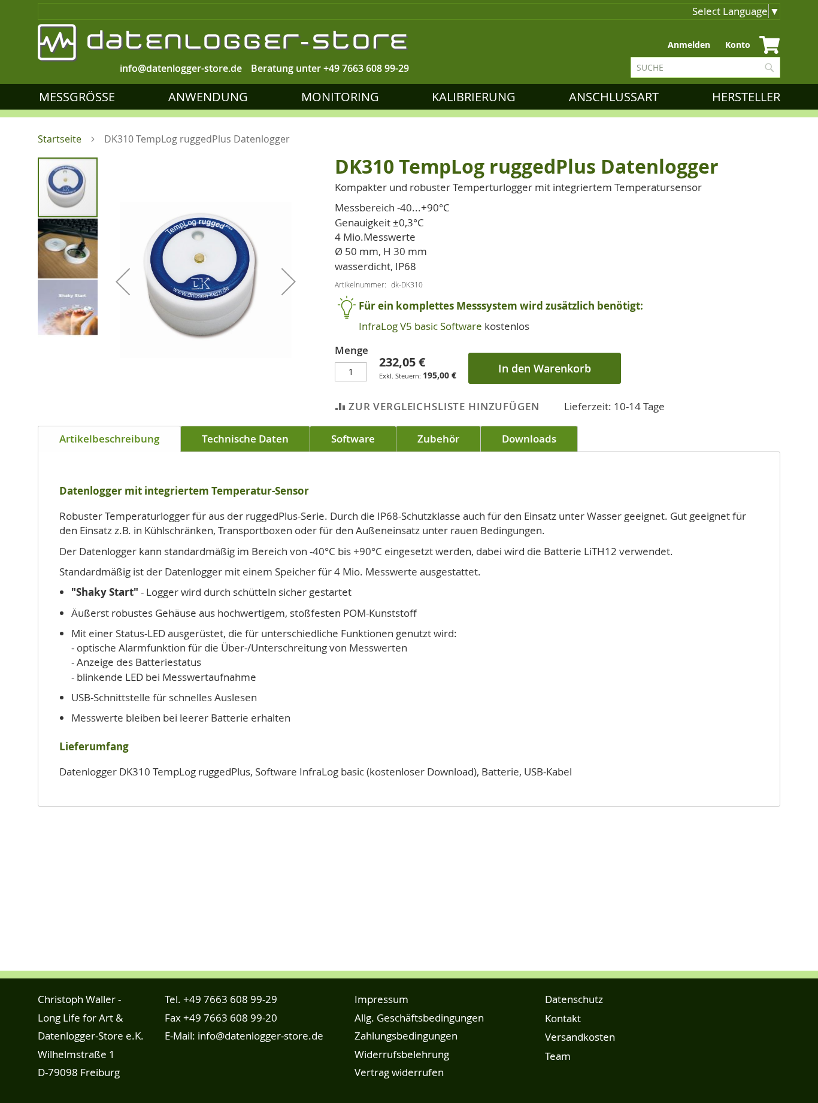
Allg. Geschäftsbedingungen (419, 1018)
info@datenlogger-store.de (260, 1036)
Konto (737, 44)
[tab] (109, 439)
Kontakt (563, 1018)
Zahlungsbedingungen (406, 1036)
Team (558, 1056)
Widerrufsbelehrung (402, 1054)
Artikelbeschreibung (109, 439)
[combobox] (705, 67)
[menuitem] (79, 97)
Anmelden (689, 44)
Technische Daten (245, 439)
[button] (123, 281)
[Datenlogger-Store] (223, 43)
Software (353, 439)
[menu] (412, 97)
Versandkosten (580, 1037)
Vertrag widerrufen (399, 1072)
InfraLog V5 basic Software (420, 326)
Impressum (381, 999)
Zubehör (438, 439)
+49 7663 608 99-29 (366, 68)
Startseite (59, 139)
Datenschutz (574, 999)
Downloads (529, 439)
